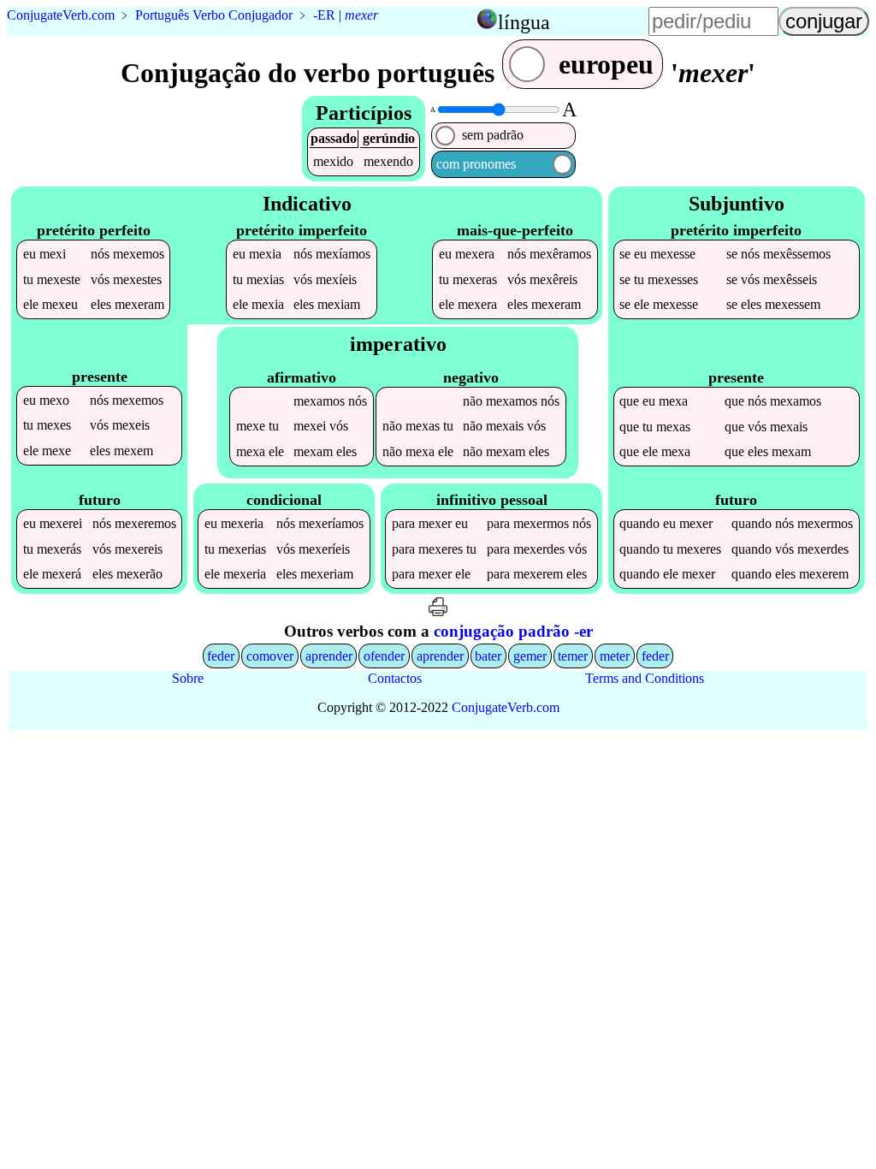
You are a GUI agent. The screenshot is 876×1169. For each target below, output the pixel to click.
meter (615, 656)
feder (220, 656)
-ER (324, 15)
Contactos (395, 678)
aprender (328, 656)
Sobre (188, 678)
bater (488, 656)
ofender (384, 656)
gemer (530, 656)
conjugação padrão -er (513, 631)
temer (573, 656)
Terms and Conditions (644, 678)
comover (269, 656)
